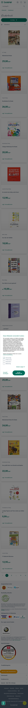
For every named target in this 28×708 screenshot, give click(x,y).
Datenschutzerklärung (7, 354)
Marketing (8, 363)
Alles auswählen (18, 373)
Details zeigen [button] (20, 366)
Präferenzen (9, 359)
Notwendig (8, 357)
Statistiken (8, 361)
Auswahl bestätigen (5, 373)
